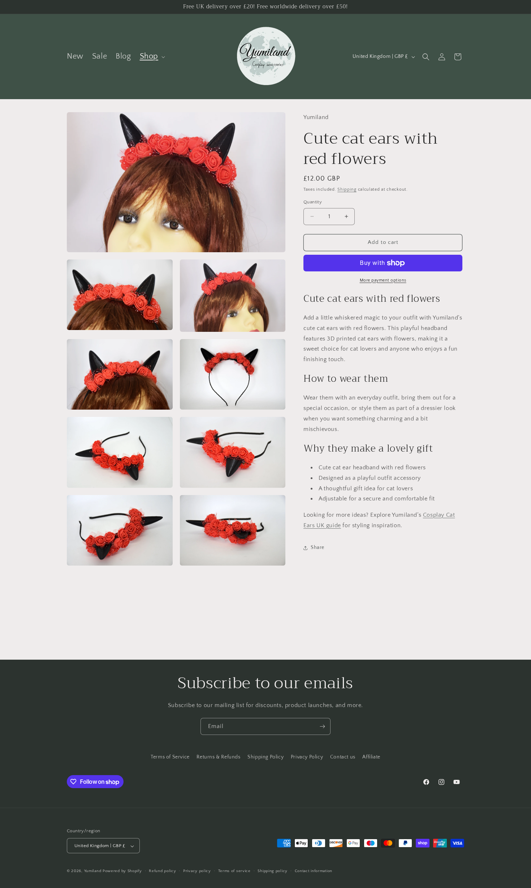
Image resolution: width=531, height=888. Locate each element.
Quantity (312, 201)
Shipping (347, 189)
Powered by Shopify (122, 871)
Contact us (342, 757)
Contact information (313, 871)
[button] (151, 56)
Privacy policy (197, 871)
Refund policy (162, 871)
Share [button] (317, 548)
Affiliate (371, 757)
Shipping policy (273, 871)
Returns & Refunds (218, 757)
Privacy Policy (307, 757)
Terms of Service (170, 757)
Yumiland (93, 871)
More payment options (383, 280)
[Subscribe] (322, 726)
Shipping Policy (265, 757)
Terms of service (234, 871)
